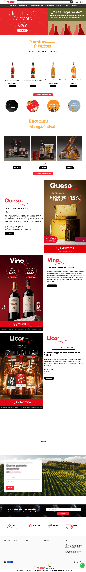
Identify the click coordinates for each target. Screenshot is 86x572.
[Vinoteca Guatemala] (9, 2)
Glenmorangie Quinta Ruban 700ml (33, 80)
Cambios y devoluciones (48, 548)
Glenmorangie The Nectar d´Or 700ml (53, 80)
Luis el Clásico (17, 163)
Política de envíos (47, 546)
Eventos (74, 5)
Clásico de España (43, 163)
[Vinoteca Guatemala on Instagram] (80, 562)
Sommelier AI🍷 (24, 5)
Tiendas (66, 5)
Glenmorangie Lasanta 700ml (12, 80)
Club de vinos (49, 5)
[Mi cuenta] (77, 2)
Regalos (58, 5)
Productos (13, 5)
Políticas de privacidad (48, 544)
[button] (39, 35)
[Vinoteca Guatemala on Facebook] (74, 562)
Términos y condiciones (48, 542)
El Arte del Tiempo (70, 163)
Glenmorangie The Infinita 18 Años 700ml (73, 80)
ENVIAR (10, 488)
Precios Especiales (37, 5)
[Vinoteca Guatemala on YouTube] (77, 562)
